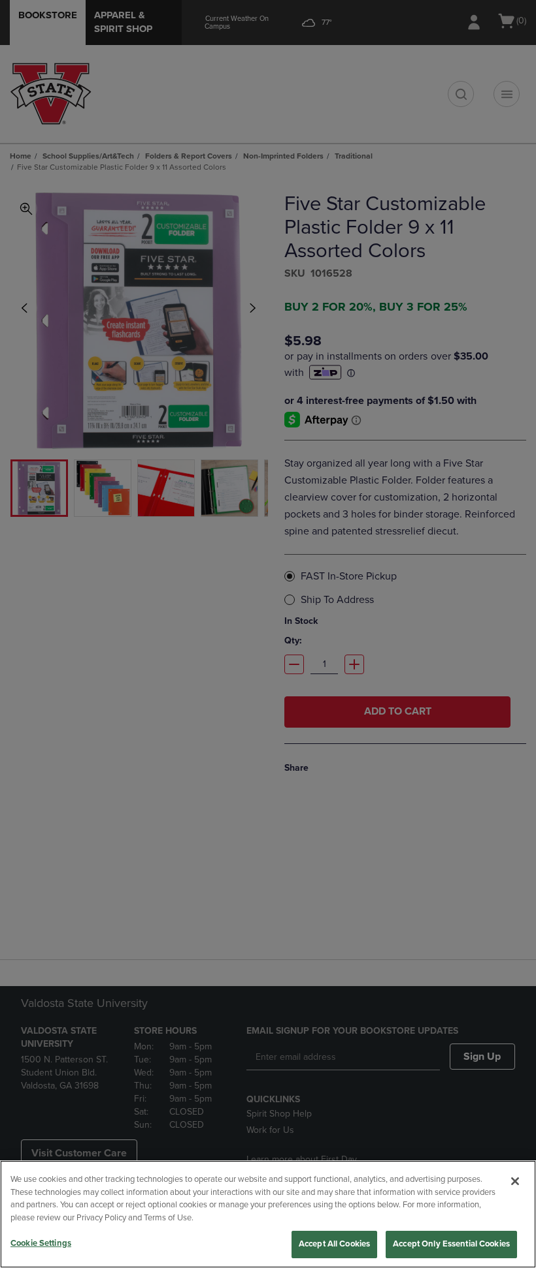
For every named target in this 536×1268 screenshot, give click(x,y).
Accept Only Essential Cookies (451, 1244)
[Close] (515, 1181)
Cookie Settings (40, 1243)
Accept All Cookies (334, 1244)
